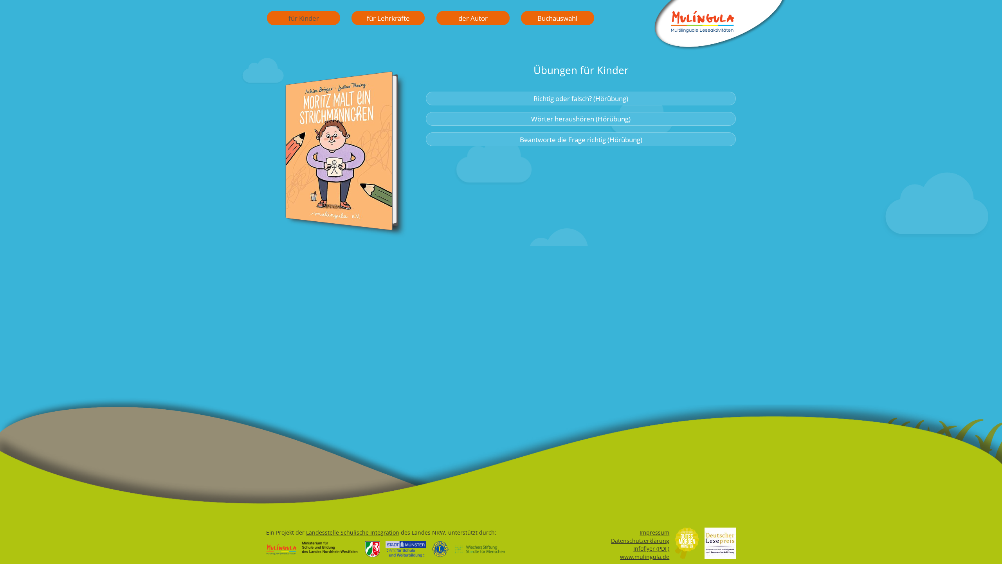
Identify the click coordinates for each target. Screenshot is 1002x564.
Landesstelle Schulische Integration (352, 532)
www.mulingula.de (644, 556)
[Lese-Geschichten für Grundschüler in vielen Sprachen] (720, 47)
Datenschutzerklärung (640, 540)
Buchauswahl (557, 18)
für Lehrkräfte (388, 18)
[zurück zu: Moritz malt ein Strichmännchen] (339, 155)
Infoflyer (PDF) (651, 548)
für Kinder (303, 18)
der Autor (473, 18)
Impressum (654, 532)
